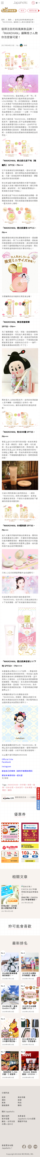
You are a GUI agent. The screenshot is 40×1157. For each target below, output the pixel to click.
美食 (4, 1102)
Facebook (6, 762)
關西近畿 (33, 10)
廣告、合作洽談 (8, 1121)
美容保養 (21, 1097)
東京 (22, 10)
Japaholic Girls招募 (26, 1118)
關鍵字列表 (22, 1121)
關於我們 (5, 1116)
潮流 (4, 1100)
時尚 (20, 1102)
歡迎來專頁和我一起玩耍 (12, 775)
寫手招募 (5, 1118)
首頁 (3, 20)
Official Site (7, 759)
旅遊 (20, 1100)
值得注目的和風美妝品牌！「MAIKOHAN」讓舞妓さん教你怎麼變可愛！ (18, 21)
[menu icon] (2, 3)
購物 (9, 20)
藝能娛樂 (5, 1105)
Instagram (6, 766)
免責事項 (21, 1116)
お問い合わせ (7, 1124)
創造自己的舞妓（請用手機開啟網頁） (18, 771)
